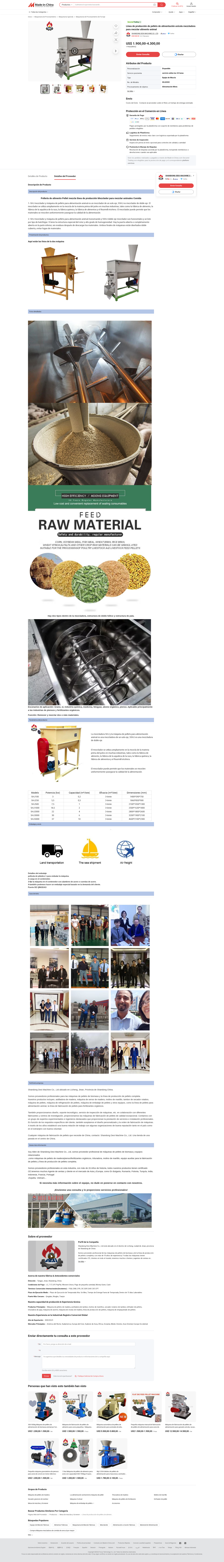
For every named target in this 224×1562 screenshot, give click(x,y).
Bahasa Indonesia (190, 1547)
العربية (137, 1547)
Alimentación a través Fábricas (124, 1525)
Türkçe (170, 1547)
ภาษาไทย (162, 1547)
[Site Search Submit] (162, 4)
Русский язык (120, 1547)
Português (102, 1547)
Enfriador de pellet (160, 1499)
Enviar (46, 1376)
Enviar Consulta (142, 54)
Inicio (30, 17)
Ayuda (171, 12)
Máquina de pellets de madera (39, 1495)
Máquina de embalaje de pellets (81, 1503)
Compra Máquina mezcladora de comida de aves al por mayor (52, 1530)
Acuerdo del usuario (67, 1543)
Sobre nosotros (42, 1543)
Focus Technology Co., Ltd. (107, 1552)
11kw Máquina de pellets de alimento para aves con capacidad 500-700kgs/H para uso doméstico (77, 1473)
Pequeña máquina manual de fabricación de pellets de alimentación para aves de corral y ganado (146, 1427)
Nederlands (146, 1547)
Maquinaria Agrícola (66, 17)
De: (40, 1344)
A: (40, 1350)
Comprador (156, 12)
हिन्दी (154, 1547)
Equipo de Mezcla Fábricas (39, 1525)
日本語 (68, 1547)
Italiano (110, 1547)
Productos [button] (66, 4)
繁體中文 (60, 1547)
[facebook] (180, 1543)
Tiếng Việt (178, 1547)
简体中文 (51, 1547)
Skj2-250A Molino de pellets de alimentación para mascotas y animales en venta (112, 1473)
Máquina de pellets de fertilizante (124, 1499)
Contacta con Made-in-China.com (104, 1543)
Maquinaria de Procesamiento (45, 17)
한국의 (130, 1547)
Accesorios (116, 1503)
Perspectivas (158, 1543)
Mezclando (104, 1525)
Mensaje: (37, 1356)
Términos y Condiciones (194, 1554)
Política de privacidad (84, 1543)
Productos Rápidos (124, 1543)
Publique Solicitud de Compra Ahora (89, 1376)
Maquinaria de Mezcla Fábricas (84, 1525)
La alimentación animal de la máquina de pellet (87, 1495)
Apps (181, 12)
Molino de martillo (160, 1495)
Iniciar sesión (191, 6)
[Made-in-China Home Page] (40, 4)
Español (84, 1547)
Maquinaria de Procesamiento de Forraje (90, 17)
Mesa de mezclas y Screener (38, 1503)
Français (76, 1547)
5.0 (168, 179)
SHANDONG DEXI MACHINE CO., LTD (145, 33)
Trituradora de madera (120, 1495)
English (43, 1547)
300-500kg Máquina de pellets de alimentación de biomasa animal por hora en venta (43, 1427)
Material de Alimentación (149, 1525)
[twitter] (185, 1543)
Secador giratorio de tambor (38, 1499)
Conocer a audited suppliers (142, 1543)
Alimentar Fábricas (61, 1525)
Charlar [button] (180, 54)
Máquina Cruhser (76, 1499)
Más (30, 1535)
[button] (154, 5)
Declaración (54, 1543)
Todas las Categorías (38, 12)
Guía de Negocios (170, 1543)
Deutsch (93, 1547)
